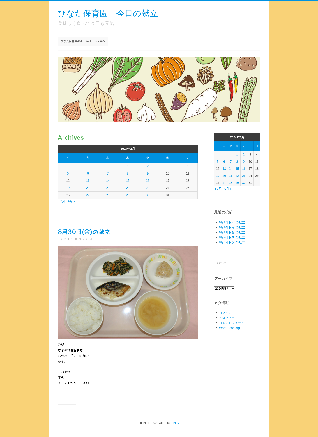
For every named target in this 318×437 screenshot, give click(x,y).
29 (127, 195)
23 (147, 188)
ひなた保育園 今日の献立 (108, 13)
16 (147, 180)
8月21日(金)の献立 (232, 232)
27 (87, 195)
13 (87, 180)
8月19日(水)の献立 (232, 242)
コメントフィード (231, 323)
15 (127, 180)
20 (87, 188)
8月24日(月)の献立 (232, 227)
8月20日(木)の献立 (232, 237)
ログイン (225, 313)
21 (107, 188)
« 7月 (61, 201)
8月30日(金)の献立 (84, 231)
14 (107, 180)
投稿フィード (228, 318)
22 (127, 188)
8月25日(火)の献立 (232, 222)
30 (147, 195)
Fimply (175, 423)
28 (107, 195)
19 (68, 188)
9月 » (71, 201)
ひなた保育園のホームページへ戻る (83, 41)
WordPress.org (229, 328)
